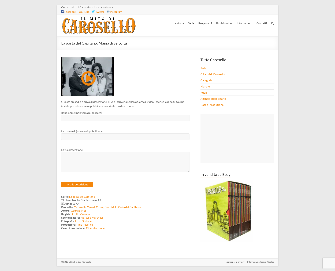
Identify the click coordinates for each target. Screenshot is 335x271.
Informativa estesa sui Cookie (260, 262)
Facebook (70, 11)
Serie (191, 23)
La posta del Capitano (82, 196)
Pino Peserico (85, 224)
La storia (178, 23)
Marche (205, 86)
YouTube (84, 11)
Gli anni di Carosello (212, 74)
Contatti (261, 23)
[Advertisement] (237, 138)
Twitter (99, 11)
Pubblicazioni (224, 23)
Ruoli (203, 92)
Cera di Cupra (95, 207)
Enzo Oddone (83, 221)
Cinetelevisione (95, 228)
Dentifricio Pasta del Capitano (123, 207)
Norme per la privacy (234, 262)
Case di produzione (212, 104)
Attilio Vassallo (81, 214)
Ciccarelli (79, 207)
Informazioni (244, 23)
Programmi (205, 23)
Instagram (115, 11)
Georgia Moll (79, 210)
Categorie (206, 80)
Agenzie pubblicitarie (213, 98)
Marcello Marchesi (91, 217)
